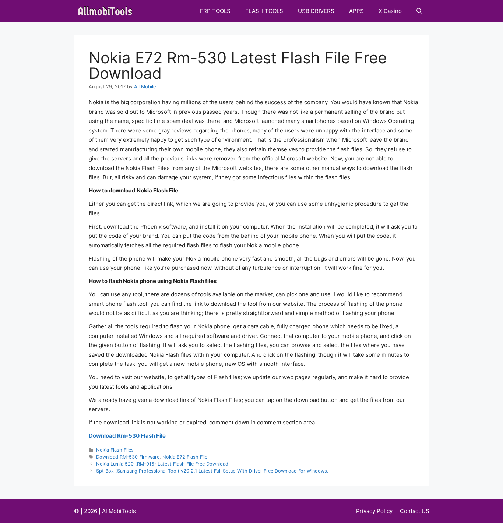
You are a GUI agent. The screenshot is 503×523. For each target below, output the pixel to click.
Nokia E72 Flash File (184, 457)
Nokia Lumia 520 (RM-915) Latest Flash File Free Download (162, 464)
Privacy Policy (374, 511)
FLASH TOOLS (264, 10)
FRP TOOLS (215, 10)
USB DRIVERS (316, 10)
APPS (356, 10)
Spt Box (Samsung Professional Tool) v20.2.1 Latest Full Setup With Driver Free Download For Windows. (212, 471)
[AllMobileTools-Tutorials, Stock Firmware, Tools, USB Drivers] (107, 11)
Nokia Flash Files (115, 450)
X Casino (390, 10)
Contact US (414, 511)
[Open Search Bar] (419, 11)
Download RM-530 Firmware (127, 457)
